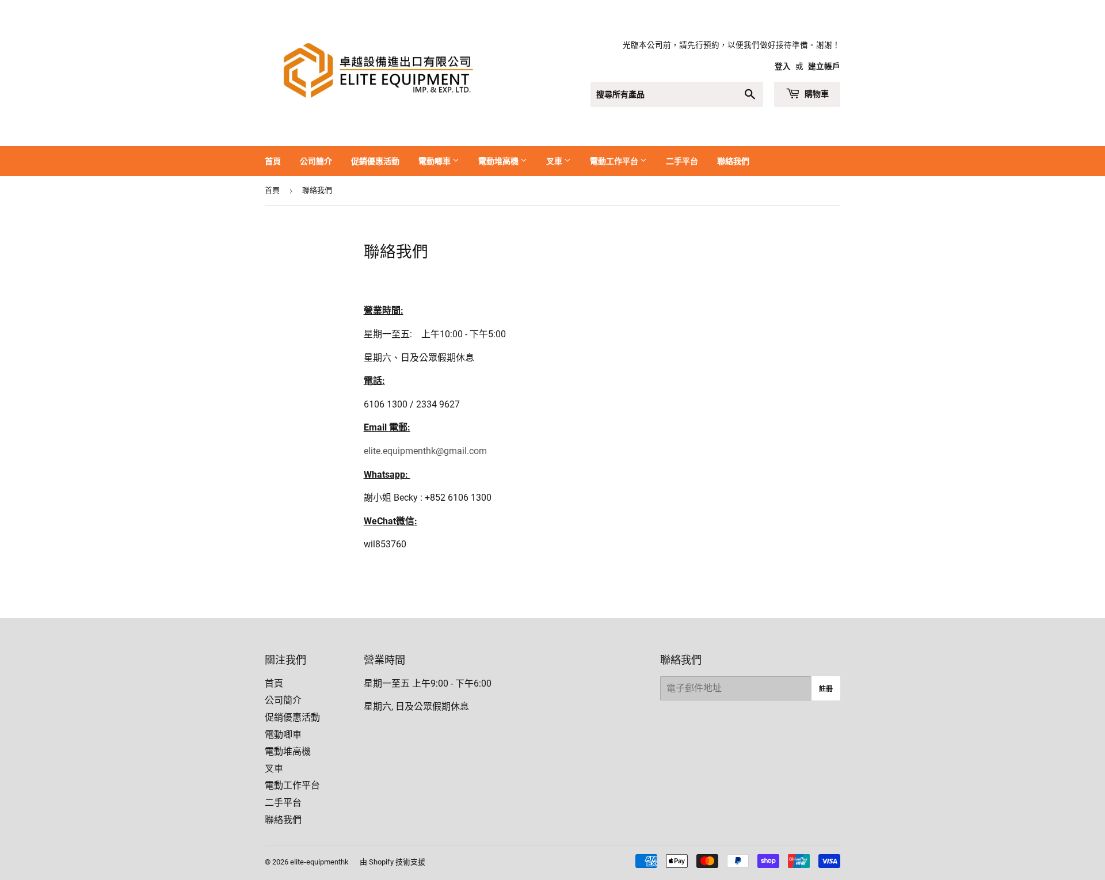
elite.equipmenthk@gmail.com (425, 450)
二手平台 (682, 161)
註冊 (826, 688)
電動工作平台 (615, 161)
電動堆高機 (499, 161)
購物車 (816, 93)
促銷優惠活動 (375, 161)
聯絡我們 (733, 161)
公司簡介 (316, 161)
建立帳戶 (824, 66)
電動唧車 (435, 161)
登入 (783, 66)
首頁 (273, 161)
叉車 (555, 161)
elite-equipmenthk (319, 862)
